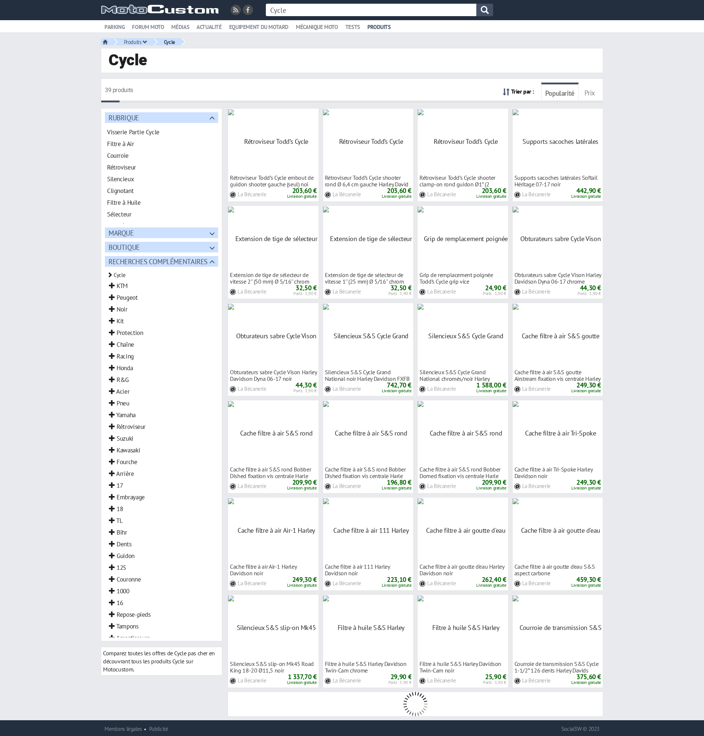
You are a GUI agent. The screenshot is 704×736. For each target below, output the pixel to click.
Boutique (124, 247)
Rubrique (124, 117)
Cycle (169, 41)
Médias (180, 27)
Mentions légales (123, 729)
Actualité (209, 27)
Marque (121, 232)
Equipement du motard (259, 27)
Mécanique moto (317, 27)
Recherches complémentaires (158, 261)
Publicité (158, 729)
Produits (379, 27)
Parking (114, 27)
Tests (352, 27)
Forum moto (148, 27)
